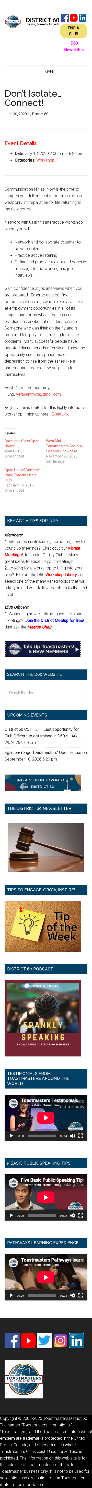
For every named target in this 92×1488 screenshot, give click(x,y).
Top (86, 1481)
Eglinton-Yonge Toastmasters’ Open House (43, 752)
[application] (46, 1118)
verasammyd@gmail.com (38, 394)
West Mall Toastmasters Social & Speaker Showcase (64, 446)
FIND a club (73, 31)
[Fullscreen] (80, 1135)
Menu (49, 71)
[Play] (11, 1135)
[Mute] (72, 1135)
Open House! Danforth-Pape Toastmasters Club (23, 475)
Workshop (45, 160)
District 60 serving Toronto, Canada (32, 21)
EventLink (60, 414)
